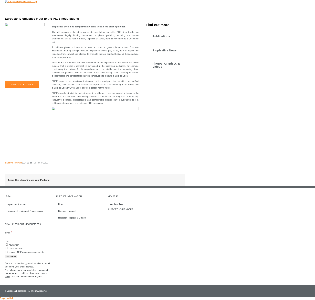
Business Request (67, 211)
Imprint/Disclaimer (39, 291)
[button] (180, 7)
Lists (7, 241)
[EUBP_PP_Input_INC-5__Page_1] (25, 24)
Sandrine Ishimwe (13, 163)
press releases (15, 248)
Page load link (6, 298)
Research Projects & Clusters (72, 218)
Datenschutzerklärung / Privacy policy (25, 211)
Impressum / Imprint (16, 204)
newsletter (13, 245)
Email (8, 232)
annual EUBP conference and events (26, 252)
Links (60, 204)
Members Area (116, 204)
